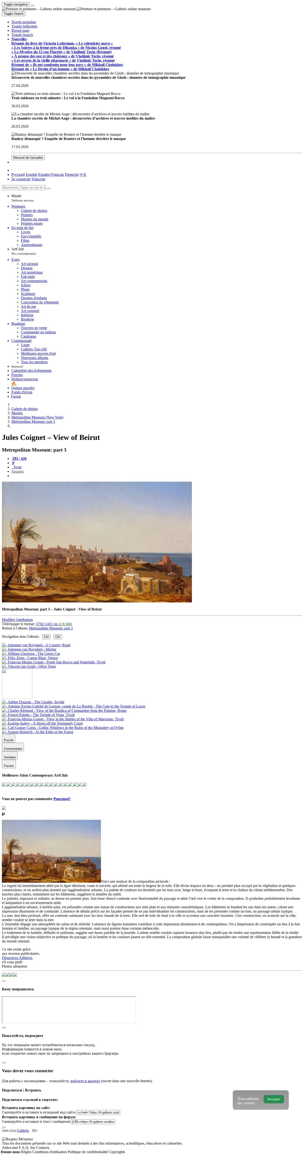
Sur (33, 1148)
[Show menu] (32, 5)
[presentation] (156, 476)
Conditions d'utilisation (50, 1152)
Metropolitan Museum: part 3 (51, 628)
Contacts (42, 1148)
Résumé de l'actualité (28, 157)
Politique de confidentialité (88, 1152)
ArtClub (23, 251)
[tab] (19, 459)
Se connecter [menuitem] (21, 179)
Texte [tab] (17, 467)
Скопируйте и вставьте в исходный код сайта (38, 1112)
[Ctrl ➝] (33, 702)
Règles (26, 1152)
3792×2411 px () (54, 624)
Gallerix (23, 1130)
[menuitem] (83, 174)
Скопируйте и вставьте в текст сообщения (36, 1121)
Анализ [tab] (17, 471)
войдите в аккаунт (85, 1081)
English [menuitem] (31, 174)
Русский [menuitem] (18, 174)
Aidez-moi (10, 1148)
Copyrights (117, 1152)
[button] (23, 22)
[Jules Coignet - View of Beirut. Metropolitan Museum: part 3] (97, 601)
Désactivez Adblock (17, 958)
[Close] (49, 188)
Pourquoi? (62, 799)
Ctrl (46, 637)
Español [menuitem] (44, 174)
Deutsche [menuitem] (72, 174)
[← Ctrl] (29, 666)
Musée (22, 198)
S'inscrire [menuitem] (38, 179)
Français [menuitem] (57, 174)
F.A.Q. (24, 1148)
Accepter (273, 1099)
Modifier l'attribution (17, 620)
